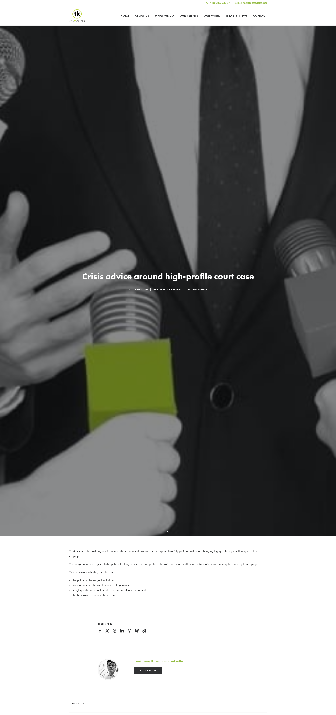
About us (142, 16)
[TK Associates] (77, 15)
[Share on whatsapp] (129, 630)
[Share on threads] (114, 630)
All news (161, 289)
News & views (237, 16)
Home (124, 16)
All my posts (148, 670)
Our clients (189, 16)
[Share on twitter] (107, 630)
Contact (260, 16)
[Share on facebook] (99, 630)
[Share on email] (144, 630)
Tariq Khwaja (199, 289)
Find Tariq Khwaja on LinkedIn (158, 661)
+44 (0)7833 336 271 (219, 3)
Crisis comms (174, 289)
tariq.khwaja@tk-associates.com (250, 3)
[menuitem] (126, 15)
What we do (164, 16)
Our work (212, 16)
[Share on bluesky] (136, 630)
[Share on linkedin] (121, 630)
